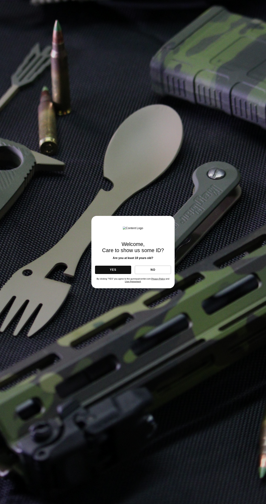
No (153, 269)
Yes (113, 269)
